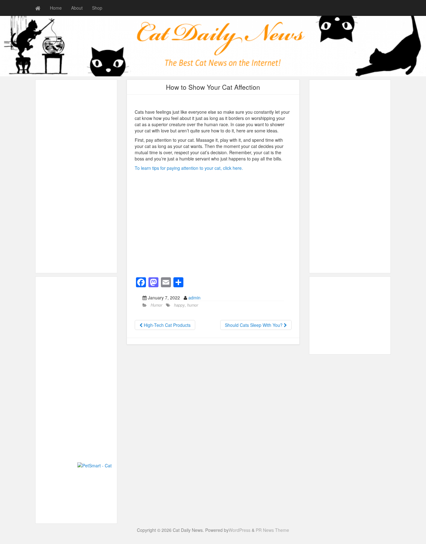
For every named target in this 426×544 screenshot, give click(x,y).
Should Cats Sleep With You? (254, 325)
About (77, 8)
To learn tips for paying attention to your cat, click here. (189, 168)
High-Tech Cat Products (167, 325)
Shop (97, 8)
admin (194, 297)
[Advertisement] (76, 176)
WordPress (239, 530)
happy (179, 305)
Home (56, 8)
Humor (156, 305)
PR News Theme (272, 530)
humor (192, 305)
